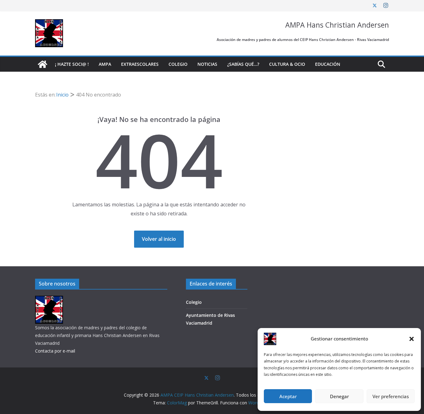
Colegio (178, 64)
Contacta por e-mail (55, 351)
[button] (411, 339)
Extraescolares (140, 64)
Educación (327, 64)
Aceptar (288, 396)
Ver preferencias (390, 396)
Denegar (339, 396)
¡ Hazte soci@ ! (72, 64)
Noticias (207, 64)
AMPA (105, 64)
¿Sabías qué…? (243, 64)
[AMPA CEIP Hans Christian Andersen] (42, 64)
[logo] (49, 300)
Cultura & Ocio (287, 64)
